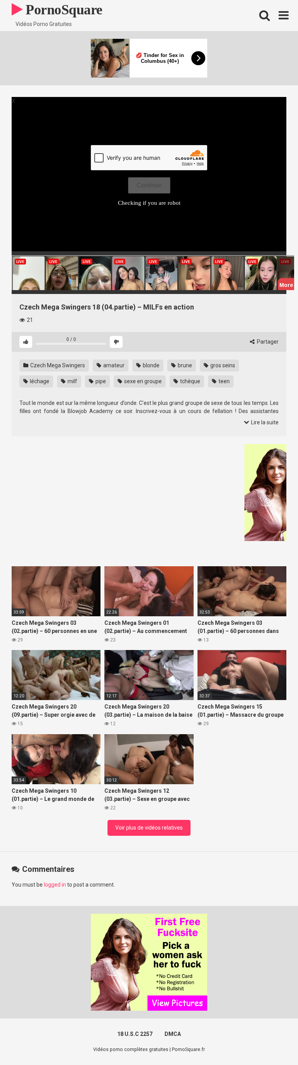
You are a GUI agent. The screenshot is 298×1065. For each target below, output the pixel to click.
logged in (55, 885)
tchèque (189, 381)
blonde (150, 365)
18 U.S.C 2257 (134, 1034)
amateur (113, 365)
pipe (100, 381)
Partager (267, 342)
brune (184, 365)
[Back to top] (272, 1041)
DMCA (173, 1034)
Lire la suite (264, 422)
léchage (39, 381)
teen (223, 381)
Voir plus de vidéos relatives (149, 828)
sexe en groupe (142, 381)
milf (71, 381)
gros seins (222, 365)
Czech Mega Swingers (57, 365)
